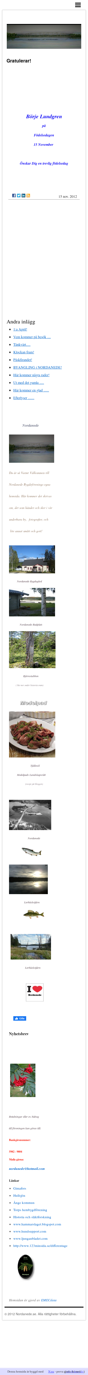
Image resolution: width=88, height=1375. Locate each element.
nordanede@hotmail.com (27, 1168)
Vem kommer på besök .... (32, 336)
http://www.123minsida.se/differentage (40, 1245)
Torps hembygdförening (30, 1209)
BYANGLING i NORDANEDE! (37, 367)
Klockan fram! (23, 352)
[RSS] (28, 195)
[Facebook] (14, 195)
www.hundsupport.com (29, 1231)
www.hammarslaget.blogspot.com (37, 1224)
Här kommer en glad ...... (31, 390)
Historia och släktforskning (32, 1217)
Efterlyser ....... (23, 397)
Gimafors (19, 1188)
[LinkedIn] (23, 195)
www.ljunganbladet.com (30, 1238)
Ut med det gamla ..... (28, 382)
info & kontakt (75, 1371)
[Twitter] (19, 195)
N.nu (51, 1371)
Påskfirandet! (22, 359)
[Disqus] (44, 260)
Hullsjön (19, 1195)
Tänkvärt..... (21, 344)
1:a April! (20, 329)
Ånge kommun (24, 1202)
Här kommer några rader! (31, 374)
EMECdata (49, 1300)
